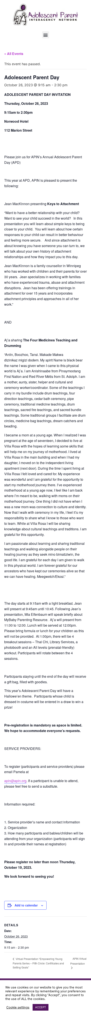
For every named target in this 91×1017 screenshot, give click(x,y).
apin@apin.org (15, 780)
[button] (45, 34)
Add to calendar (26, 905)
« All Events (13, 53)
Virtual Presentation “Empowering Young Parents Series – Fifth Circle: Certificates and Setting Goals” (38, 963)
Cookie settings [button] (17, 1007)
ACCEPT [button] (40, 1007)
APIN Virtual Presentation (78, 961)
